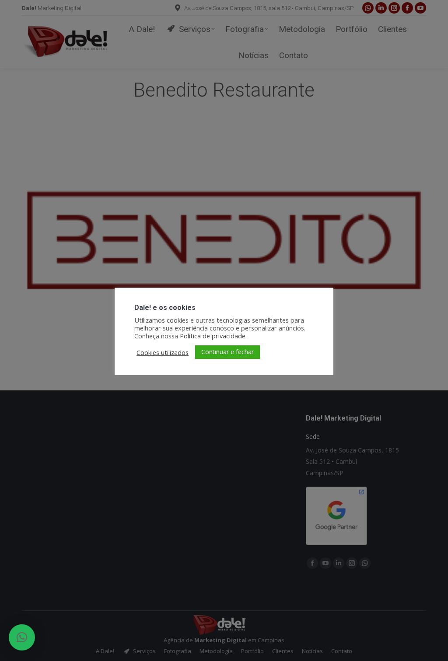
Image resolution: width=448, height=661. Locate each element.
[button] (22, 637)
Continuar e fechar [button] (227, 352)
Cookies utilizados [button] (162, 352)
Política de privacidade (212, 336)
